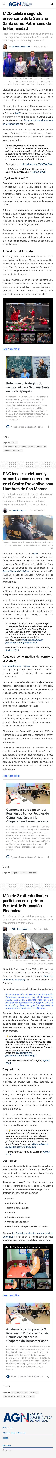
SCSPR (5, 1438)
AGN (35, 553)
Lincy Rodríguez (19, 510)
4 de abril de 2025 (41, 47)
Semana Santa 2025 (13, 451)
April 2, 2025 (38, 171)
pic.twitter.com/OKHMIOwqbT (20, 1055)
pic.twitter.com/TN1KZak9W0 (37, 164)
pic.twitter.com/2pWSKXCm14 (21, 642)
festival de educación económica (19, 1396)
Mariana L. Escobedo (21, 47)
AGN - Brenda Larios (20, 929)
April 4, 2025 (12, 650)
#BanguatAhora (24, 1052)
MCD (17, 113)
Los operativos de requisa (16, 666)
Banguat (33, 1392)
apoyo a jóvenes (20, 1392)
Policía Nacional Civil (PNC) (16, 571)
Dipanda (16, 873)
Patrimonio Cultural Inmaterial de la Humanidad (25, 447)
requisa (32, 873)
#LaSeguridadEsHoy (32, 640)
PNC (24, 873)
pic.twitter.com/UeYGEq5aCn (20, 1146)
